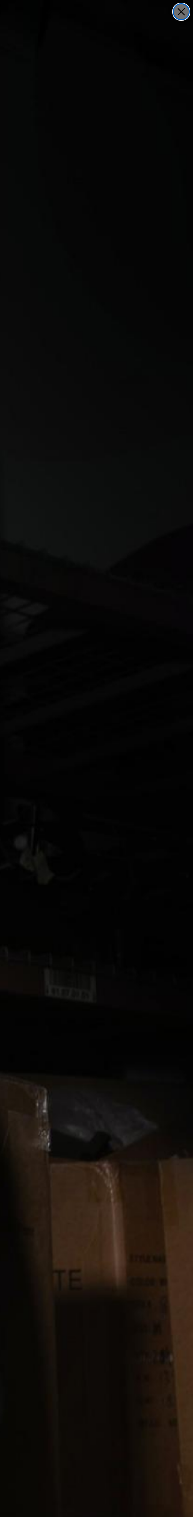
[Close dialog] (181, 12)
